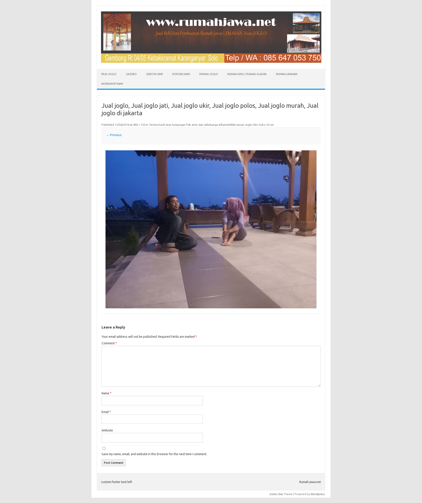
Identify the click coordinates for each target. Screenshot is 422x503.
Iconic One (276, 494)
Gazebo (131, 74)
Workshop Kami (112, 83)
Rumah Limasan (286, 74)
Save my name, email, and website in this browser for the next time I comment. (154, 454)
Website (107, 430)
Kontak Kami (181, 74)
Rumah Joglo (208, 74)
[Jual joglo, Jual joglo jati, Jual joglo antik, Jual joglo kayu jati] (211, 61)
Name (106, 393)
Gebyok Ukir (154, 74)
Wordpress (318, 494)
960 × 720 (139, 124)
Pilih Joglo (108, 74)
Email (106, 412)
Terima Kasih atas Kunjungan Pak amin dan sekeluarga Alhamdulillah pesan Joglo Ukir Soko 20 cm (211, 124)
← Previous (114, 135)
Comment (109, 343)
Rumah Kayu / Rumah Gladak (247, 74)
